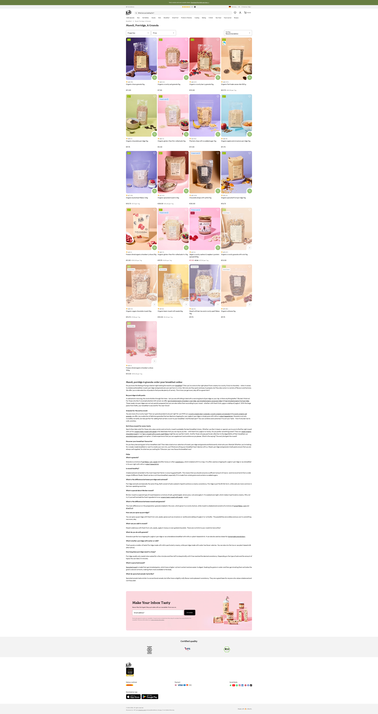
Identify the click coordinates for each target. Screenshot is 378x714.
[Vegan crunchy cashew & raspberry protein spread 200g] (204, 234)
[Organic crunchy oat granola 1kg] (173, 64)
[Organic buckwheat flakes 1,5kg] (141, 178)
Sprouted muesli (131, 567)
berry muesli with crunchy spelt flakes (156, 434)
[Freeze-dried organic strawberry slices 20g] (141, 234)
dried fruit (129, 508)
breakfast (178, 385)
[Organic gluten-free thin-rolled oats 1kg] (173, 121)
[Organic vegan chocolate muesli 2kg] (141, 291)
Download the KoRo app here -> (200, 2)
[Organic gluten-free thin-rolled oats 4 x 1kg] (173, 234)
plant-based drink (226, 416)
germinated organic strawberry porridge (182, 401)
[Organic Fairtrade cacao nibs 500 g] (236, 64)
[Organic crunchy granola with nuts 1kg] (236, 234)
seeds (155, 462)
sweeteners (179, 462)
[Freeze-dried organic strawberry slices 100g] (141, 348)
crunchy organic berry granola (199, 414)
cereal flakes (238, 506)
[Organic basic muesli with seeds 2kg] (173, 291)
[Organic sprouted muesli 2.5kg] (173, 178)
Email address (139, 613)
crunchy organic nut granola (220, 414)
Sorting (228, 32)
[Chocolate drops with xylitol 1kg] (204, 178)
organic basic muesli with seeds (145, 431)
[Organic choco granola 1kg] (141, 64)
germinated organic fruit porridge (237, 401)
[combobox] (183, 13)
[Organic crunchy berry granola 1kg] (204, 64)
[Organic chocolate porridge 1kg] (141, 121)
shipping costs (142, 710)
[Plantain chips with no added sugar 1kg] (204, 121)
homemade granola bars (236, 536)
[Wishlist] (235, 12)
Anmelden (190, 612)
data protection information (157, 620)
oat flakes (145, 462)
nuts (223, 403)
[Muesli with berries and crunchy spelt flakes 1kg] (204, 291)
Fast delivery (131, 7)
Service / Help (246, 7)
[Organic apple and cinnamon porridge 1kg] (236, 121)
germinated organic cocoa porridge (209, 401)
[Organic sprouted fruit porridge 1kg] (236, 178)
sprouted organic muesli (134, 436)
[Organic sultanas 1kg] (236, 291)
